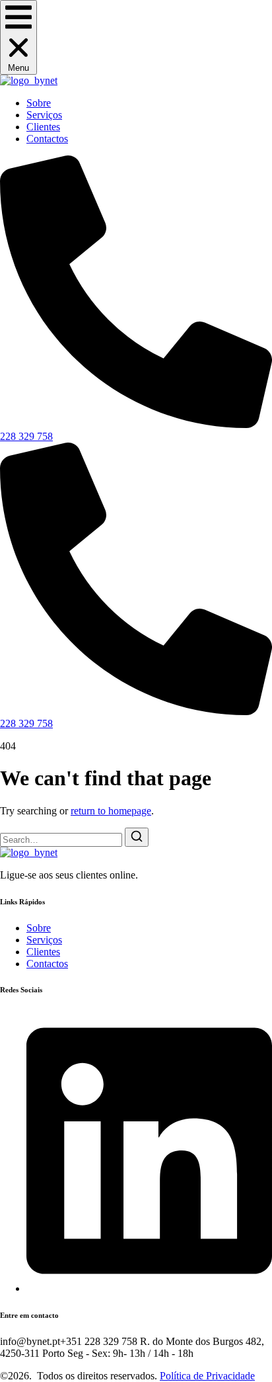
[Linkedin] (149, 1288)
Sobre (38, 102)
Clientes (43, 126)
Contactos (47, 138)
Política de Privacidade (207, 1375)
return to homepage (111, 810)
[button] (18, 37)
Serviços (44, 114)
